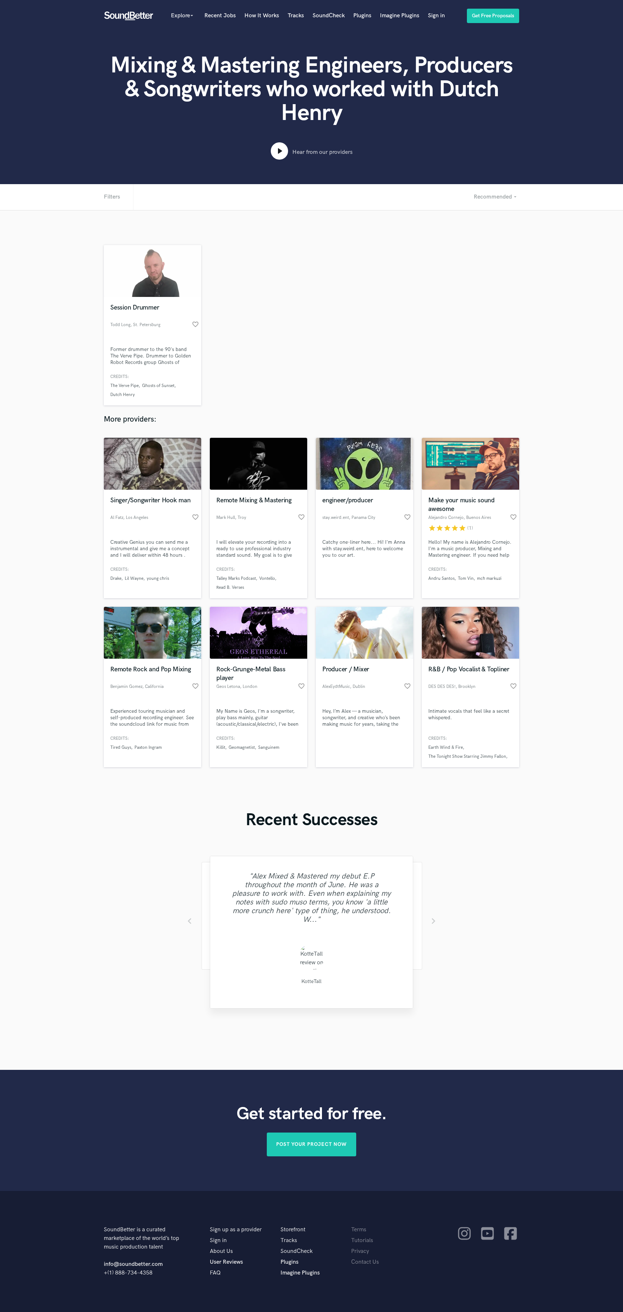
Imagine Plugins (399, 15)
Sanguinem (268, 747)
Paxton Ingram (148, 747)
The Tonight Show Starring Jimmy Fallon (467, 756)
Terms (358, 1229)
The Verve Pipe (124, 385)
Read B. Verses (230, 587)
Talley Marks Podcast (236, 578)
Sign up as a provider (236, 1229)
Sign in (436, 15)
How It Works (261, 15)
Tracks (296, 15)
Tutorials (362, 1240)
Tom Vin (466, 578)
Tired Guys (120, 747)
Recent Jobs (220, 15)
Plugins (362, 15)
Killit (220, 747)
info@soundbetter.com (133, 1264)
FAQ (215, 1272)
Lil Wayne (134, 578)
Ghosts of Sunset (158, 385)
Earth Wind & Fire (445, 747)
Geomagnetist (242, 747)
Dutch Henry (122, 394)
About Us (221, 1251)
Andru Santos (441, 578)
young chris (158, 578)
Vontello (267, 578)
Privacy (360, 1251)
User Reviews (226, 1262)
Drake (115, 578)
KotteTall (311, 981)
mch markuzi (489, 578)
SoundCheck (329, 15)
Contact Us (365, 1262)
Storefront (292, 1229)
